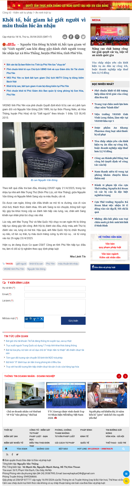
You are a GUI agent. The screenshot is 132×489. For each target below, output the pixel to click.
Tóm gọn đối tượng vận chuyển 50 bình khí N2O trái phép (34, 357)
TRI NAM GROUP (12, 487)
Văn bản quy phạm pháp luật (110, 245)
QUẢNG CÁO (43, 449)
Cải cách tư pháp (65, 443)
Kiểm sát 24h (11, 436)
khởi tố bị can (36, 263)
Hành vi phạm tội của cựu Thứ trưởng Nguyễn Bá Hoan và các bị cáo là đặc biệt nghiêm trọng (111, 190)
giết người (21, 263)
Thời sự (8, 430)
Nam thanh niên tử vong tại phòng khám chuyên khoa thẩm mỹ (111, 175)
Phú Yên (50, 263)
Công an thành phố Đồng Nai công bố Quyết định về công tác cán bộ (111, 161)
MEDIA (96, 20)
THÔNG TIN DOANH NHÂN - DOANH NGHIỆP (29, 376)
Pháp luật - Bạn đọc (38, 436)
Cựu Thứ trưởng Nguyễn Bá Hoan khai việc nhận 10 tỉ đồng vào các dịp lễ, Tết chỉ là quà (111, 207)
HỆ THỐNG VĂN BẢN (110, 237)
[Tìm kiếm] (123, 449)
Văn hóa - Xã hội (115, 436)
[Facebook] (71, 36)
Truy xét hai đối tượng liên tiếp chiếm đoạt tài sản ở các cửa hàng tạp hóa (42, 366)
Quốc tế (84, 443)
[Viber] (77, 36)
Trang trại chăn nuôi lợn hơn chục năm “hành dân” (111, 106)
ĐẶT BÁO (63, 449)
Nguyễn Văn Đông (36, 269)
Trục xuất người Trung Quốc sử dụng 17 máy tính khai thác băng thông (41, 345)
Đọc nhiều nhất (103, 84)
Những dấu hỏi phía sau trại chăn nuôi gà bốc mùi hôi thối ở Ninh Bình (111, 222)
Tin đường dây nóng (114, 430)
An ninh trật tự (43, 12)
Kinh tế (84, 436)
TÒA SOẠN (22, 449)
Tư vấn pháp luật (65, 436)
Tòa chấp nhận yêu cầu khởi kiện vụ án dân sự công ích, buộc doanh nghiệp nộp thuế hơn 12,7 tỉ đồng (110, 67)
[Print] (64, 36)
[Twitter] (83, 36)
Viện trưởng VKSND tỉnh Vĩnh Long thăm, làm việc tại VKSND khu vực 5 (111, 117)
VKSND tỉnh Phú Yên (14, 269)
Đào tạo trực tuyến (82, 487)
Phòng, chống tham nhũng (63, 430)
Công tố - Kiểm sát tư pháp (17, 12)
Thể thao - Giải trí (116, 443)
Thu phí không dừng (60, 487)
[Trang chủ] (6, 449)
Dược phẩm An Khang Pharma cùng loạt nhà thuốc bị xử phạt (111, 131)
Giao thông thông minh (35, 487)
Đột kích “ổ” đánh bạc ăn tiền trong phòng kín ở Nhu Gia (33, 362)
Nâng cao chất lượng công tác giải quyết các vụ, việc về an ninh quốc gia (110, 52)
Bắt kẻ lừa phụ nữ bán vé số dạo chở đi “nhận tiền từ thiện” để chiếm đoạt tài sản (45, 351)
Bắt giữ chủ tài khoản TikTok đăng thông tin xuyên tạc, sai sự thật (38, 341)
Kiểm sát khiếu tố (13, 443)
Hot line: (95, 449)
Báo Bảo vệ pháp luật (104, 267)
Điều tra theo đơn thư (39, 443)
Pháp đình (86, 430)
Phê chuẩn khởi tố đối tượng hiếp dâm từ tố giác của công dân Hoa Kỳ (111, 94)
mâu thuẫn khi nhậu (68, 263)
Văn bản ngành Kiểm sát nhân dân (109, 255)
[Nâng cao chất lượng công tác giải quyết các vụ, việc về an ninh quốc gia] (110, 34)
